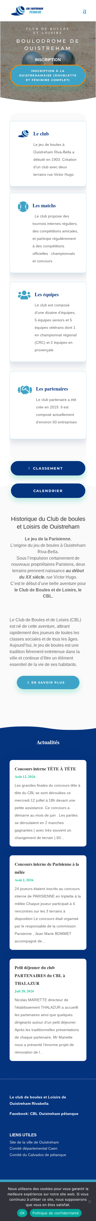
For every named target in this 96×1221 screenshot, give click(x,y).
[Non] (89, 1201)
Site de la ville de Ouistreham (34, 1142)
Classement (48, 468)
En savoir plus (48, 682)
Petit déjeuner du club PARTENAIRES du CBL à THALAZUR (40, 975)
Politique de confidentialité (56, 1213)
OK (22, 1213)
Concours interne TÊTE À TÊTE (45, 769)
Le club (41, 133)
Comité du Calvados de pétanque (38, 1155)
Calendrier (48, 491)
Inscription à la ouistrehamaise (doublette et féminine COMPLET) (48, 75)
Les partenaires (52, 388)
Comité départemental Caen (33, 1148)
